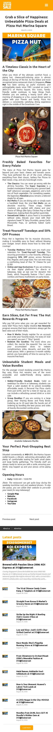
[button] (46, 5)
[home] (6, 5)
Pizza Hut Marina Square (26, 156)
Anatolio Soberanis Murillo (26, 441)
